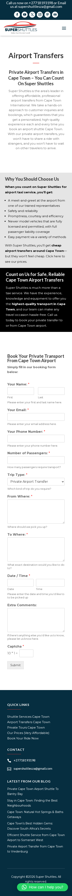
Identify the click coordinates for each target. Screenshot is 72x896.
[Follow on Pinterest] (47, 15)
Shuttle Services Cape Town (28, 717)
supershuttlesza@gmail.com (33, 768)
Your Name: (18, 384)
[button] (42, 887)
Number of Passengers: (28, 453)
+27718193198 (24, 760)
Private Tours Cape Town (26, 727)
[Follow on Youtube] (25, 15)
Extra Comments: (22, 605)
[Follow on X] (32, 15)
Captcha (15, 646)
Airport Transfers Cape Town (28, 722)
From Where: (19, 496)
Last (40, 397)
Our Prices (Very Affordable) (28, 733)
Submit (15, 665)
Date (10, 589)
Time (39, 589)
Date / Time (18, 576)
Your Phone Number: (26, 432)
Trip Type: (17, 475)
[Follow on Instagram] (40, 15)
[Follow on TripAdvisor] (55, 15)
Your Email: (18, 410)
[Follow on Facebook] (17, 15)
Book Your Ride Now (23, 738)
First (10, 397)
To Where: (17, 534)
